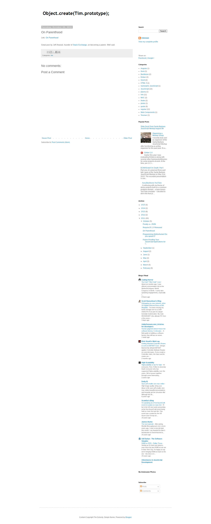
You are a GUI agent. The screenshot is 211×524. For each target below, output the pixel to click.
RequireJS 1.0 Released (152, 227)
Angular (144, 68)
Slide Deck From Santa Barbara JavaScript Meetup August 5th (153, 128)
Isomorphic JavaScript (149, 86)
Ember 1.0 (148, 153)
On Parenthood (52, 38)
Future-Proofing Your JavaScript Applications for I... (154, 242)
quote (143, 106)
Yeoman (144, 115)
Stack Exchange (80, 45)
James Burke (147, 422)
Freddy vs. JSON (149, 224)
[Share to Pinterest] (59, 52)
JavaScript (145, 89)
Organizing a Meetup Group (158, 134)
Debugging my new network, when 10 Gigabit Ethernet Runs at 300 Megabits (153, 305)
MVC (143, 98)
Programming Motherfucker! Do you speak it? (155, 235)
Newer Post (46, 138)
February (147, 268)
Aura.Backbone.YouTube (152, 183)
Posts (144, 487)
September (147, 248)
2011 (143, 218)
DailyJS (145, 382)
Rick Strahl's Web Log (150, 341)
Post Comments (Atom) (61, 142)
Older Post (128, 138)
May (145, 258)
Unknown (145, 38)
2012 (143, 215)
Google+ (151, 58)
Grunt (143, 80)
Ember (143, 77)
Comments (146, 491)
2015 (143, 205)
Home (87, 138)
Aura (142, 71)
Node (143, 101)
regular (143, 109)
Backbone (145, 74)
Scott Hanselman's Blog (151, 301)
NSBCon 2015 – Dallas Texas (152, 443)
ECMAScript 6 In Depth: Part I (152, 168)
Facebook (142, 58)
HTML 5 (144, 83)
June (145, 255)
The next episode (148, 424)
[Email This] (48, 52)
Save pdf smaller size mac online (153, 384)
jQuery (143, 92)
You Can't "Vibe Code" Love (151, 282)
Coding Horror (147, 280)
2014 (143, 208)
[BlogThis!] (51, 52)
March (145, 265)
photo (143, 103)
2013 (143, 212)
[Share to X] (53, 52)
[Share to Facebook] (56, 52)
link (52, 55)
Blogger (128, 517)
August (146, 251)
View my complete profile (148, 42)
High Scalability (148, 363)
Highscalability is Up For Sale (152, 365)
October (146, 221)
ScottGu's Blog (148, 401)
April (145, 261)
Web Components (148, 112)
